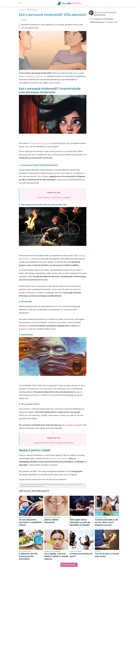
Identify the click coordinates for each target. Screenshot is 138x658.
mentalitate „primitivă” (34, 76)
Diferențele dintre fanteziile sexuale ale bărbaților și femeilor (80, 522)
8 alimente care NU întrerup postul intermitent (28, 556)
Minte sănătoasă (32, 10)
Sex (71, 517)
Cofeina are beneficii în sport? (81, 554)
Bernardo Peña (99, 15)
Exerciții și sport (25, 517)
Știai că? (98, 551)
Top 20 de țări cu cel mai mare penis (107, 554)
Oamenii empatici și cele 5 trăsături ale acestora (54, 443)
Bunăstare (22, 10)
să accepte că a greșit (72, 425)
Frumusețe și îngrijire (52, 517)
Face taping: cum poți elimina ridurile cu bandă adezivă (56, 556)
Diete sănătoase (25, 551)
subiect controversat (58, 458)
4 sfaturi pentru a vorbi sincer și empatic (53, 197)
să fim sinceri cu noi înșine (39, 143)
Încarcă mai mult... (69, 565)
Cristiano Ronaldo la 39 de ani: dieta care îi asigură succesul (106, 522)
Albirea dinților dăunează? (51, 521)
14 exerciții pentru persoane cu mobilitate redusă (30, 522)
